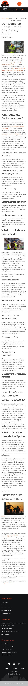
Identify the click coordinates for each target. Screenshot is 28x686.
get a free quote (9, 583)
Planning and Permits (7, 640)
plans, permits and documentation (9, 536)
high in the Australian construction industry (11, 64)
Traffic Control (5, 619)
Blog (7, 18)
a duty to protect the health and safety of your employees (13, 69)
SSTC (3, 18)
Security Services (6, 598)
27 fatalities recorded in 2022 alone (12, 127)
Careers (6, 668)
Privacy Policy (14, 671)
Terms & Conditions (14, 674)
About (15, 668)
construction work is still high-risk (11, 134)
